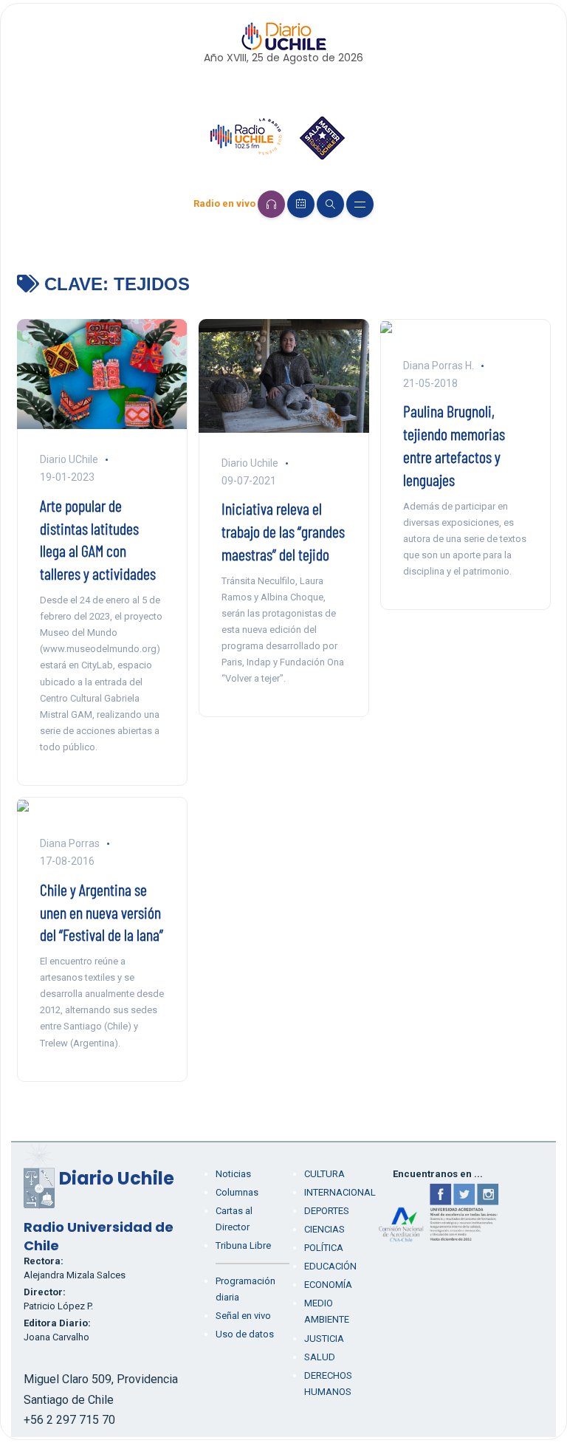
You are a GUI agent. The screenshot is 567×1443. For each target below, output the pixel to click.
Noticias (233, 1173)
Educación (330, 1266)
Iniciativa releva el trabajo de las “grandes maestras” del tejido (283, 530)
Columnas (237, 1192)
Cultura (324, 1173)
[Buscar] (330, 204)
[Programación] (301, 204)
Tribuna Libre (243, 1245)
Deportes (326, 1210)
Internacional (340, 1192)
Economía (328, 1284)
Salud (319, 1357)
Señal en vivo (243, 1315)
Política (323, 1247)
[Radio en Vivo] (271, 204)
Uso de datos (245, 1334)
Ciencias (324, 1229)
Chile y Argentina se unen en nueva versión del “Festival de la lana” (101, 912)
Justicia (324, 1338)
